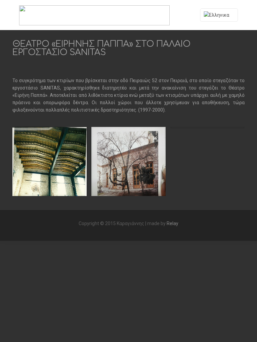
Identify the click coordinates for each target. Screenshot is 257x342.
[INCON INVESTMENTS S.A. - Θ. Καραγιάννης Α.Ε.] (94, 15)
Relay (172, 223)
